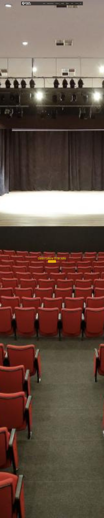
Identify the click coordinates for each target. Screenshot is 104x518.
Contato (76, 3)
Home (44, 3)
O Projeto (57, 3)
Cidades (67, 3)
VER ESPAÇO (52, 261)
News (72, 3)
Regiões (62, 3)
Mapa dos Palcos (50, 3)
